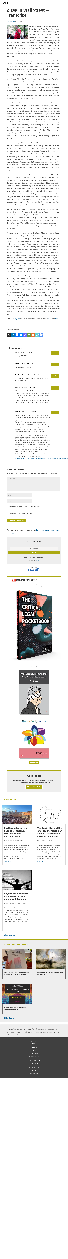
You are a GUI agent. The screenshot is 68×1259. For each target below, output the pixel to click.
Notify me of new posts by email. (21, 513)
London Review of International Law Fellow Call (50, 973)
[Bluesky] (21, 335)
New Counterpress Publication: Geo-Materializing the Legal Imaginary (17, 973)
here (49, 318)
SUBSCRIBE (34, 553)
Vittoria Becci (9, 840)
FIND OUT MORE (34, 786)
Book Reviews (34, 1064)
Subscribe (34, 1047)
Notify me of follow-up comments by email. (25, 506)
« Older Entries (8, 935)
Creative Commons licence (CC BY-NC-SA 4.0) (42, 1031)
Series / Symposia (34, 1060)
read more (7, 861)
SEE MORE (34, 762)
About (34, 1044)
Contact (34, 1050)
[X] (9, 335)
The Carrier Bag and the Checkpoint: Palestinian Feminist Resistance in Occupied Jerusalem (49, 832)
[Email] (29, 335)
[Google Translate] (41, 335)
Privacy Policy (34, 1041)
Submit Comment (16, 520)
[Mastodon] (25, 335)
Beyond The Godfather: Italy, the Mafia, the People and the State (16, 896)
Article (21, 840)
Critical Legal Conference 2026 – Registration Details (15, 1008)
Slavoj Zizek (11, 21)
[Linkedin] (13, 335)
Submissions (34, 1054)
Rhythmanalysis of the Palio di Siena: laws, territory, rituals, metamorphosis (15, 832)
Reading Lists (34, 1067)
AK (40, 840)
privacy (37, 560)
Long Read (34, 1074)
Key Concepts (34, 1057)
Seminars (34, 1070)
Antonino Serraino (10, 903)
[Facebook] (17, 335)
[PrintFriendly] (37, 335)
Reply (55, 353)
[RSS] (33, 335)
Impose (17, 318)
